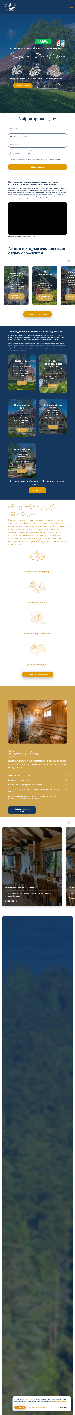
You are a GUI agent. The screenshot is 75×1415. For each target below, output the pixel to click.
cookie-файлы (29, 1399)
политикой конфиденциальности (23, 161)
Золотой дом (22, 360)
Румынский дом (53, 404)
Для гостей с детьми (16, 274)
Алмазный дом (21, 449)
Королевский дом (22, 406)
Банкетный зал (54, 78)
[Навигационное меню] (71, 7)
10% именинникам (44, 273)
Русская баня (35, 78)
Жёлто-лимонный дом (53, 362)
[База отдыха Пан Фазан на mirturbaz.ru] (43, 43)
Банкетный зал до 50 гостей (20, 887)
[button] (37, 490)
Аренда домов (17, 78)
